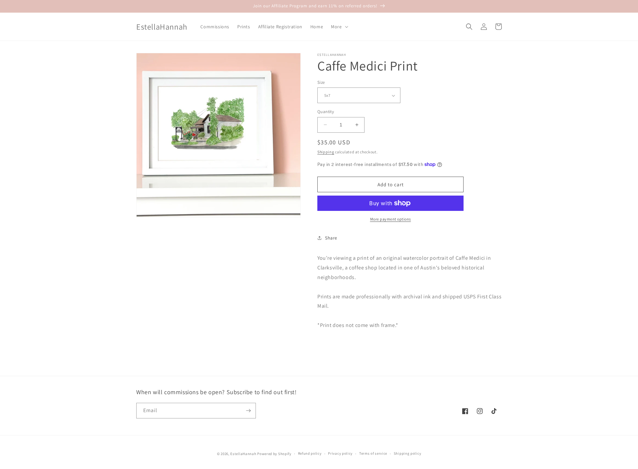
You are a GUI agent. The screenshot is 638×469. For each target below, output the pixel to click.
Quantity (325, 111)
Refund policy (310, 453)
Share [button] (331, 238)
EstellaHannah (243, 453)
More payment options (390, 219)
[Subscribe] (248, 410)
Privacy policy (340, 453)
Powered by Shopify (274, 453)
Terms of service (373, 453)
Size (321, 82)
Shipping (325, 151)
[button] (339, 27)
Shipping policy (407, 453)
